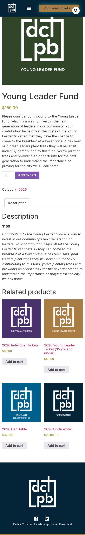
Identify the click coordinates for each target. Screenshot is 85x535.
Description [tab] (17, 203)
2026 (23, 189)
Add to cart (27, 175)
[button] (28, 8)
